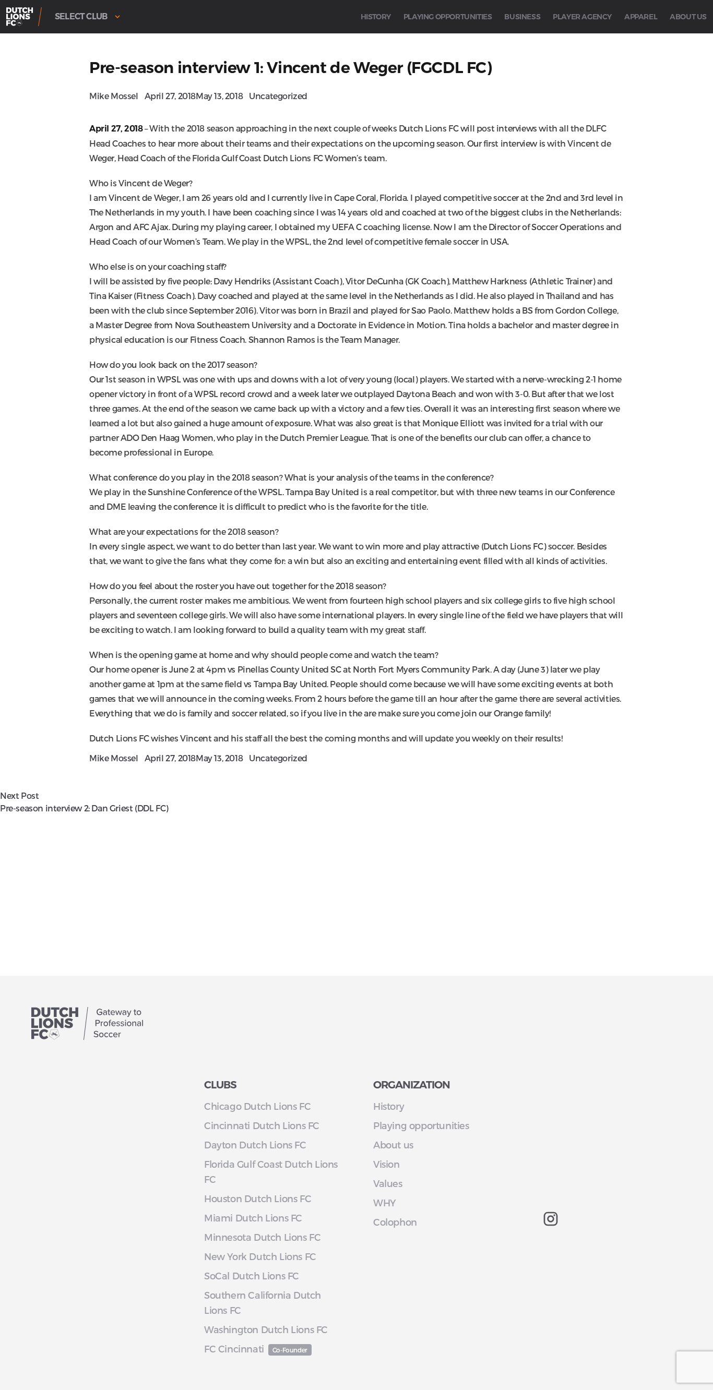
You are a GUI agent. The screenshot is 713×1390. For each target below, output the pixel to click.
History (376, 16)
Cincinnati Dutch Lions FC (261, 1125)
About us (688, 16)
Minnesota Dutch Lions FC (262, 1236)
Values (387, 1183)
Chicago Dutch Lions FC (257, 1105)
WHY (384, 1202)
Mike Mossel (113, 96)
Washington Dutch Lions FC (266, 1329)
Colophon (395, 1221)
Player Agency (582, 16)
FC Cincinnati (234, 1348)
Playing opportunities (447, 16)
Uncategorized (278, 96)
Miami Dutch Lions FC (253, 1217)
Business (522, 16)
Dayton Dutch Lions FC (255, 1144)
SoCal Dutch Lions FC (251, 1275)
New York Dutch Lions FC (260, 1256)
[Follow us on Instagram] (610, 1219)
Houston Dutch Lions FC (257, 1198)
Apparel (640, 16)
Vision (386, 1163)
